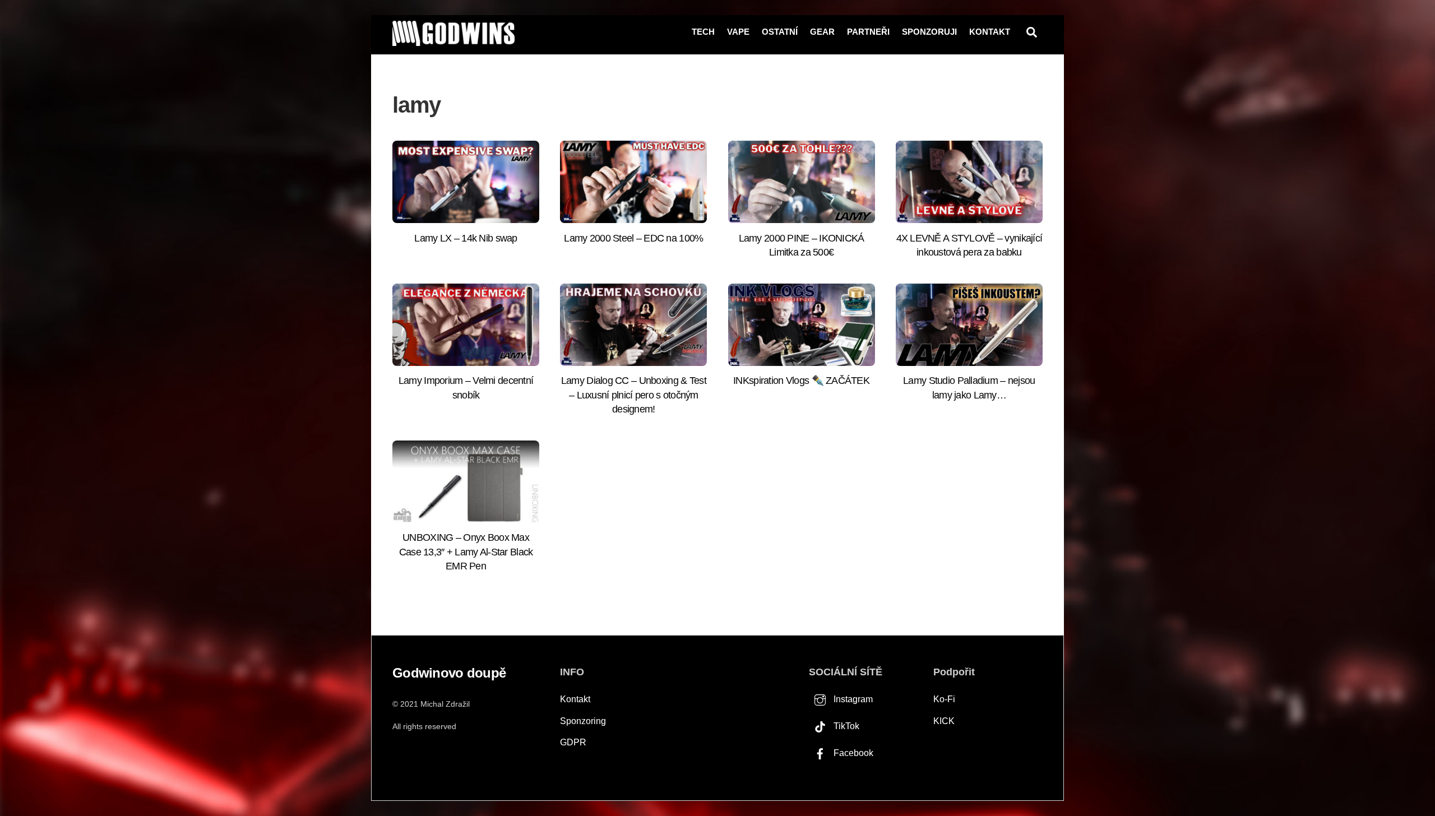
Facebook (852, 753)
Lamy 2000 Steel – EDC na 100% (633, 238)
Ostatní (780, 31)
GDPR (573, 742)
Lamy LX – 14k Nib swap (465, 238)
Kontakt (989, 31)
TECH (703, 31)
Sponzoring (583, 721)
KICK (944, 721)
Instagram (852, 699)
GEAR (822, 31)
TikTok (845, 726)
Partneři (868, 31)
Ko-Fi (944, 699)
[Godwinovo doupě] (453, 41)
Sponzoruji (929, 31)
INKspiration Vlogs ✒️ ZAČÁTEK (801, 380)
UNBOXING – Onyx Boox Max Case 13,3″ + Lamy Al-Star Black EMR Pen (466, 551)
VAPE (738, 31)
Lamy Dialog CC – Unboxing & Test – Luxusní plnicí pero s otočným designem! (633, 394)
